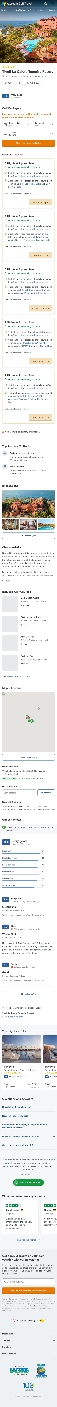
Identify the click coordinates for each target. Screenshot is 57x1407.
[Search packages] (45, 3)
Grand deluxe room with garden (27, 176)
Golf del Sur (41, 292)
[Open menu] (52, 3)
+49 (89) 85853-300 (30, 1182)
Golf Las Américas (24, 239)
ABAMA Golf (43, 239)
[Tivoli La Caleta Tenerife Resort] (28, 504)
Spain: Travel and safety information (22, 431)
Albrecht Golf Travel (19, 3)
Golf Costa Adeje (32, 183)
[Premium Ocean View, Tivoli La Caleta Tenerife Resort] (28, 524)
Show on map (41, 76)
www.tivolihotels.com (12, 1016)
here (36, 1306)
